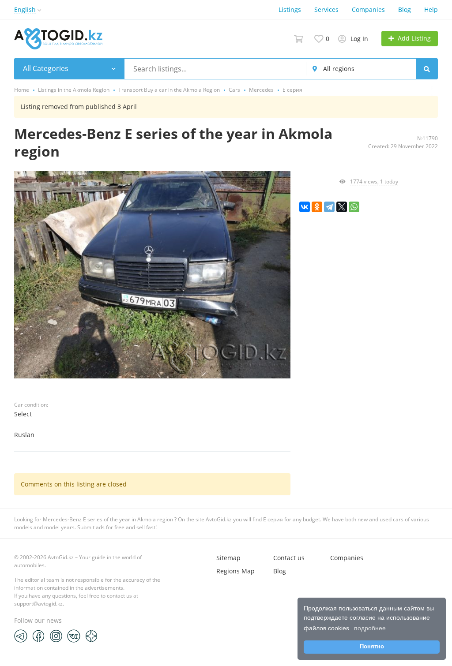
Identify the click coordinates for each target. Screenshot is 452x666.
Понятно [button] (372, 647)
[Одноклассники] (317, 207)
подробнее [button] (370, 628)
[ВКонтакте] (304, 207)
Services (326, 9)
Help (431, 9)
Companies (368, 9)
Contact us (289, 558)
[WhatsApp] (354, 207)
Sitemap (228, 558)
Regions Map (235, 571)
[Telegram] (329, 207)
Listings (290, 9)
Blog (404, 9)
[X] (341, 207)
